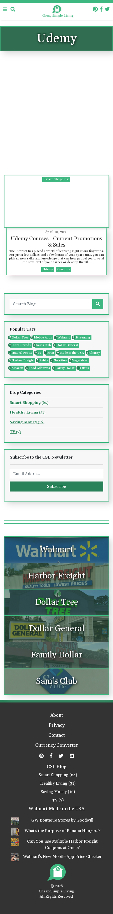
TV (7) (58, 800)
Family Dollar (64, 368)
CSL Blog (56, 767)
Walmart (63, 338)
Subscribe (56, 486)
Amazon (16, 368)
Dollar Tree (19, 338)
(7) (15, 432)
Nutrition (59, 360)
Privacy (57, 725)
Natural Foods (21, 353)
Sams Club (43, 345)
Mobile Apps (42, 338)
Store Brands (20, 345)
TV (39, 353)
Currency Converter (56, 745)
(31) (27, 412)
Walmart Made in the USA (56, 809)
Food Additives (38, 368)
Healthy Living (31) (57, 783)
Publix (43, 360)
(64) (29, 402)
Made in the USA (71, 353)
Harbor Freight (22, 360)
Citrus (84, 368)
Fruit (50, 353)
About (56, 715)
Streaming (82, 338)
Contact (56, 735)
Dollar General (66, 345)
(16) (27, 422)
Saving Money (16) (58, 791)
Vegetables (79, 360)
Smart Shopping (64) (58, 775)
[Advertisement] (56, 115)
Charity (94, 353)
